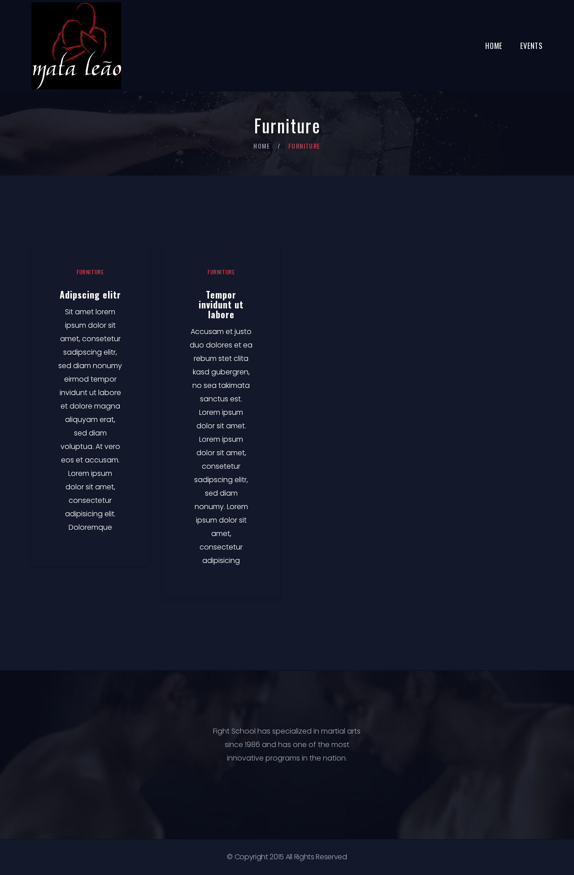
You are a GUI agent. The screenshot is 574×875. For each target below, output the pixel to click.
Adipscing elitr (90, 294)
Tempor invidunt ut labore (221, 304)
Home (493, 45)
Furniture (90, 272)
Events (531, 45)
